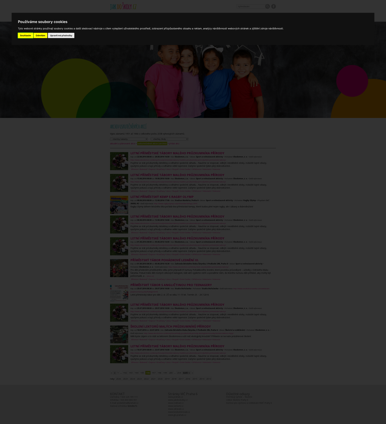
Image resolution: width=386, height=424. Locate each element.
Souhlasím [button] (25, 35)
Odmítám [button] (40, 35)
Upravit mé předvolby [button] (61, 35)
